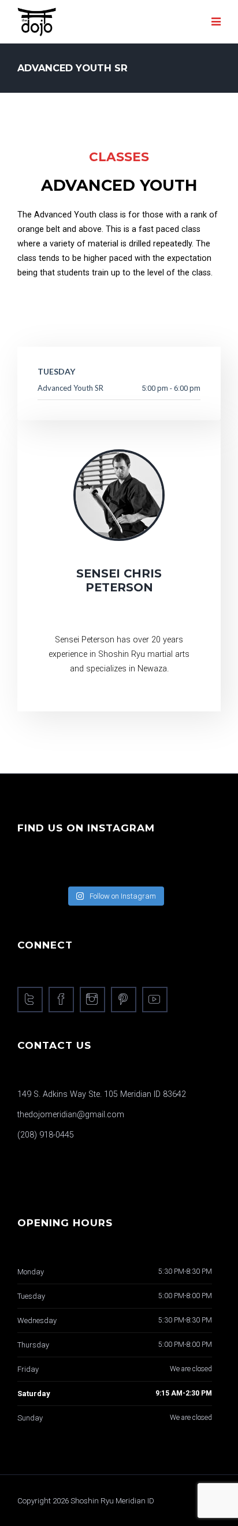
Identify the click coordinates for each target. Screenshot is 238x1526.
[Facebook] (61, 999)
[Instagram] (92, 999)
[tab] (23, 306)
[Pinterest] (123, 999)
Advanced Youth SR (70, 388)
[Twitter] (30, 999)
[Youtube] (154, 999)
